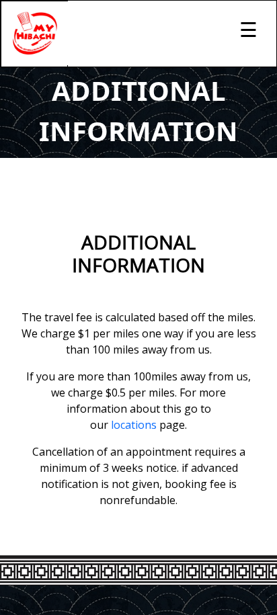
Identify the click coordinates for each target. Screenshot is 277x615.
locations (134, 424)
